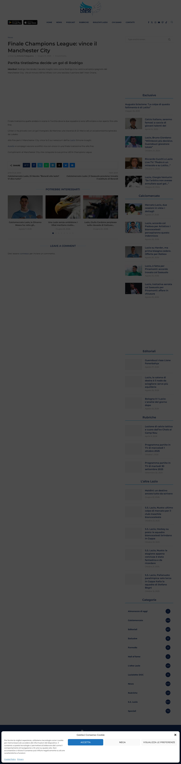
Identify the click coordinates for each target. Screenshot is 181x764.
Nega (122, 742)
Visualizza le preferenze (159, 742)
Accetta (85, 742)
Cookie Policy (10, 759)
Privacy (20, 759)
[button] (175, 734)
